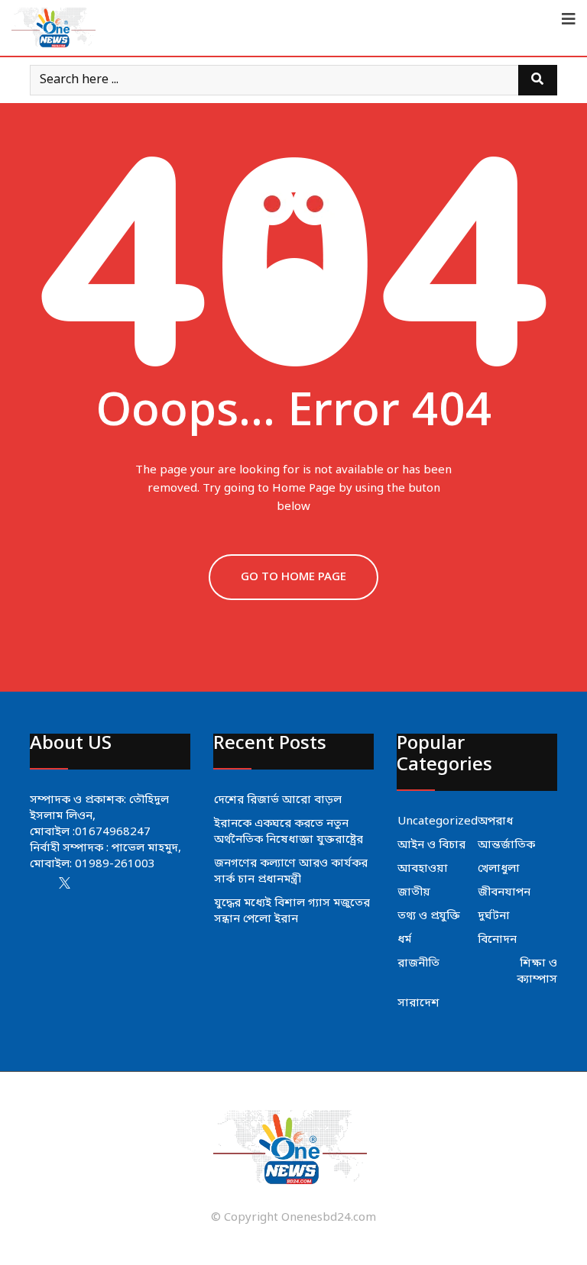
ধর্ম (404, 939)
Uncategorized (437, 821)
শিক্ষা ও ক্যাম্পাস (537, 971)
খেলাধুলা (499, 868)
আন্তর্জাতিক (506, 845)
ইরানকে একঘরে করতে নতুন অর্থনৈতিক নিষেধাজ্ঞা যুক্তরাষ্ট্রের (288, 831)
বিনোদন (497, 939)
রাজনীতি (418, 963)
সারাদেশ (418, 1003)
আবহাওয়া (422, 868)
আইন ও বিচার (431, 845)
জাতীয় (413, 892)
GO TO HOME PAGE (293, 577)
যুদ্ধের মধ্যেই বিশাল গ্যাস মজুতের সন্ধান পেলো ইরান (292, 911)
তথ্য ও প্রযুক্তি (428, 916)
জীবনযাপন (504, 892)
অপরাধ (495, 821)
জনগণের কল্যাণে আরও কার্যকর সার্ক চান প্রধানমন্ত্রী (291, 871)
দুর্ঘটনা (494, 916)
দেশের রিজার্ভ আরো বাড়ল (278, 800)
